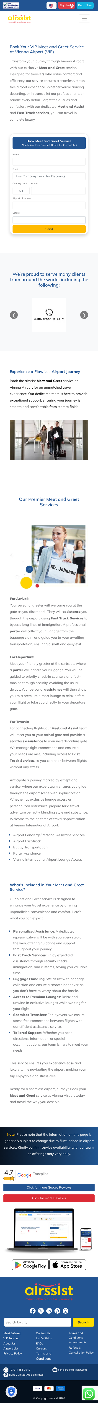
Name (16, 154)
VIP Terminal (11, 1338)
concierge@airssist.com (72, 1370)
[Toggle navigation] (84, 18)
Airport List (10, 1348)
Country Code (20, 183)
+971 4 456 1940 (19, 1370)
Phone (34, 183)
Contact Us (43, 1333)
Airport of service (22, 198)
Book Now (85, 5)
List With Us (44, 1338)
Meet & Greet (12, 1333)
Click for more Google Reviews (49, 1187)
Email (15, 169)
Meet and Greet (51, 68)
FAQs (39, 1343)
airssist (30, 381)
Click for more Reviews (49, 1198)
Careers (41, 1348)
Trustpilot (40, 1174)
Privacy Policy (12, 1353)
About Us (9, 1343)
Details (16, 212)
